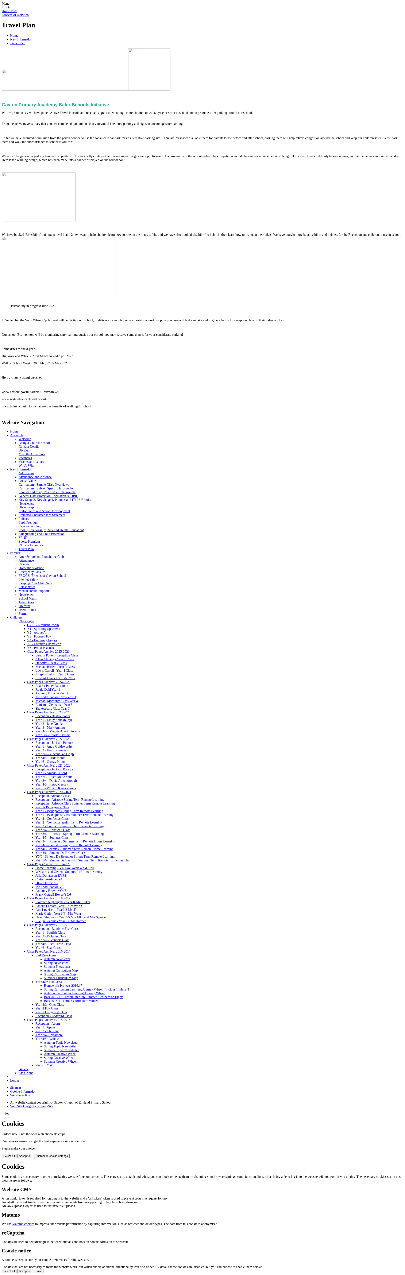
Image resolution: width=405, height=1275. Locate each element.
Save (38, 1271)
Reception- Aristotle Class (52, 796)
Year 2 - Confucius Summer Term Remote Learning (69, 826)
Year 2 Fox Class (46, 1008)
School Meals (28, 598)
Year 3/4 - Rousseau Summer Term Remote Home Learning (75, 841)
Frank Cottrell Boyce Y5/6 (53, 894)
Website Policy (20, 1095)
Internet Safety (28, 579)
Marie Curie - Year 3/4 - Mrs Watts (58, 913)
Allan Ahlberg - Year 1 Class (54, 659)
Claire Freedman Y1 (48, 879)
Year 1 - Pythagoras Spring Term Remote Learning (69, 811)
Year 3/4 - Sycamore (49, 1035)
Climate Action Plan (32, 545)
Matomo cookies (23, 1224)
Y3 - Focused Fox (39, 636)
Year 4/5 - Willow (47, 1038)
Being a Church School (34, 443)
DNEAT (24, 450)
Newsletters (26, 503)
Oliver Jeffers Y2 (46, 883)
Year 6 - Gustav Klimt (50, 761)
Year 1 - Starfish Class (50, 932)
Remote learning (29, 526)
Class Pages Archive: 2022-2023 (48, 739)
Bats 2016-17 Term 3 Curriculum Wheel (71, 1001)
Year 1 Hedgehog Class (51, 1012)
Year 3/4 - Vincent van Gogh (54, 754)
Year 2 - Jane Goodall (49, 723)
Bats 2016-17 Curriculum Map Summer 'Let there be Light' (83, 997)
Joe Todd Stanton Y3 (49, 887)
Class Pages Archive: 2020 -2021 (49, 792)
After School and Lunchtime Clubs (42, 556)
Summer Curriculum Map (61, 978)
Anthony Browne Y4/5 (50, 890)
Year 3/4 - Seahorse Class (52, 940)
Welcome (25, 439)
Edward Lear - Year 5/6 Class (55, 678)
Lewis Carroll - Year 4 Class (54, 670)
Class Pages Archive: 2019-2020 (48, 864)
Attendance (26, 560)
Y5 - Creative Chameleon (44, 644)
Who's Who (26, 465)
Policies (24, 518)
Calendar (25, 564)
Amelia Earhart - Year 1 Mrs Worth (58, 906)
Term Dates (26, 602)
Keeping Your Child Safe (35, 583)
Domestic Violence (31, 568)
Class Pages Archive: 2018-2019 (48, 898)
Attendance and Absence (35, 477)
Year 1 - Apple (45, 1027)
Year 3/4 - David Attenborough (56, 780)
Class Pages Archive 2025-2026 (48, 651)
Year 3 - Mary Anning (50, 727)
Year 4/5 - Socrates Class (52, 837)
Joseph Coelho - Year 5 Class (54, 674)
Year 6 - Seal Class (48, 947)
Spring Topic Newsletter (60, 1046)
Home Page (9, 11)
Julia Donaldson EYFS (50, 875)
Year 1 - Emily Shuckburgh (53, 720)
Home (14, 35)
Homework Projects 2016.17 (63, 985)
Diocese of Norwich (15, 15)
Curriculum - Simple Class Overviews (44, 484)
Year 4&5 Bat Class (48, 982)
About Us (16, 435)
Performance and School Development (44, 511)
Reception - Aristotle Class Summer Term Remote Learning (75, 803)
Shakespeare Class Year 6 (52, 708)
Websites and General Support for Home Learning (68, 871)
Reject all (9, 1156)
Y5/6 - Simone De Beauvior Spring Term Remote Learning (75, 856)
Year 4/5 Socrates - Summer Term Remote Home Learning (74, 849)
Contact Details (29, 446)
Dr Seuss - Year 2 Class (51, 663)
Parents (15, 553)
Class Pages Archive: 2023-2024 (48, 712)
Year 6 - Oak (44, 1065)
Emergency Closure (32, 572)
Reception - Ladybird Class (53, 1016)
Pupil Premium (28, 522)
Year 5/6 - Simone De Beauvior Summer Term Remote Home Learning (82, 860)
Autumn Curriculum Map (61, 970)
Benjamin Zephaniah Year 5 (54, 704)
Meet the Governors (32, 454)
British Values (28, 481)
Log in (6, 7)
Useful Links (27, 610)
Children (16, 617)
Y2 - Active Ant (37, 632)
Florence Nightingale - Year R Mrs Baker (62, 902)
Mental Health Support (34, 591)
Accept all (25, 1156)
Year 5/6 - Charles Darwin (52, 735)
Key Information (21, 39)
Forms (23, 613)
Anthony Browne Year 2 (51, 693)
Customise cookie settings (51, 1156)
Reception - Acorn (47, 1023)
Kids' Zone (26, 1073)
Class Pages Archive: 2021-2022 (48, 765)
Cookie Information (23, 1091)
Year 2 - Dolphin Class (50, 936)
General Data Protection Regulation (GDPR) (48, 496)
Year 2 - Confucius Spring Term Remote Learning (68, 822)
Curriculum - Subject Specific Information (46, 488)
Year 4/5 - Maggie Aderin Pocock (57, 731)
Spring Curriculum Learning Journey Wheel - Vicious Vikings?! (86, 989)
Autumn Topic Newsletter (61, 1042)
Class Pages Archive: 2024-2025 (48, 682)
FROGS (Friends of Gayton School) (43, 575)
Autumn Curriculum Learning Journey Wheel (74, 993)
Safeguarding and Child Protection (42, 534)
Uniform (24, 606)
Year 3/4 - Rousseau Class (52, 830)
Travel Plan (17, 43)
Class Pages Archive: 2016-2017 (48, 951)
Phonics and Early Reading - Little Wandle (47, 492)
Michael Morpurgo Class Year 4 (56, 701)
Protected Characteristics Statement (42, 515)
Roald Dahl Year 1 (47, 689)
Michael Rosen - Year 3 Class (55, 666)
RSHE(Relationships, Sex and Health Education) (51, 530)
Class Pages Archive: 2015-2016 (48, 1020)
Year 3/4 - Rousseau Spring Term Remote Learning (69, 834)
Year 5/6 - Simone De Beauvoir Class (60, 852)
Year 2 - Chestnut (47, 1031)
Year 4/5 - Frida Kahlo (50, 758)
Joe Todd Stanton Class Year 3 (55, 697)
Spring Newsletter (56, 963)
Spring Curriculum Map (60, 974)
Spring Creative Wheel (59, 1057)
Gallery (23, 1069)
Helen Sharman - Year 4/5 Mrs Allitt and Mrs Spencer (71, 917)
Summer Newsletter (57, 966)
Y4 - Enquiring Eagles (42, 640)
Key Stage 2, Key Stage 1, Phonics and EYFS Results (55, 499)
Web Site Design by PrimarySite (31, 1106)
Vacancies (25, 458)
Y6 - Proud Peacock (40, 648)
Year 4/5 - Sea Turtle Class (53, 944)
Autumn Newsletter (57, 959)
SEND (23, 537)
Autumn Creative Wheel (60, 1054)
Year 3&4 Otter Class (49, 1004)
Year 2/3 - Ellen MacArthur (53, 777)
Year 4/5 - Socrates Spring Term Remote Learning (68, 845)
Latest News (27, 587)
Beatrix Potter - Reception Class (56, 655)
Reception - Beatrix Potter (52, 716)
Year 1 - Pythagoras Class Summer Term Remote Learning (74, 815)
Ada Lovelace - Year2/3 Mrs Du (56, 909)
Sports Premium (29, 541)
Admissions (26, 473)
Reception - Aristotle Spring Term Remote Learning (69, 799)
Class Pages (26, 621)
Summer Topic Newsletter (61, 1050)
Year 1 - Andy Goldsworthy (54, 746)
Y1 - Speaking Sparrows (43, 629)
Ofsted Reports (29, 507)
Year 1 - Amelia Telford (51, 773)
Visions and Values (31, 462)
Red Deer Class (45, 955)
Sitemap (15, 1087)
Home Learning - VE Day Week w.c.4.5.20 (64, 868)
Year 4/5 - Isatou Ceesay (51, 784)
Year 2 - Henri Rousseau (51, 750)
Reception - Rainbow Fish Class (56, 928)
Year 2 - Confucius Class (52, 818)
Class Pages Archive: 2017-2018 (48, 925)
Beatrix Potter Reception (51, 685)
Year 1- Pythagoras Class (52, 807)
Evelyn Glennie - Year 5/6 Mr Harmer (60, 921)
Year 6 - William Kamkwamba (55, 788)
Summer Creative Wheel (60, 1061)
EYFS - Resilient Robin (43, 625)
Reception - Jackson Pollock (54, 742)
